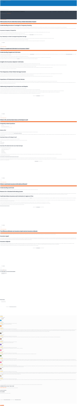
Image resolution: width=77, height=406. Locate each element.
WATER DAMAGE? (38, 95)
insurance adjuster (32, 34)
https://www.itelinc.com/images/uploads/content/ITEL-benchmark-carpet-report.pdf (9, 156)
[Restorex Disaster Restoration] (38, 7)
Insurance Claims (4, 19)
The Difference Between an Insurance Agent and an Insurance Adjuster (19, 231)
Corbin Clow (3, 42)
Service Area (66, 11)
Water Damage (55, 11)
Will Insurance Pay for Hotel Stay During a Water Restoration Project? (18, 21)
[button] (3, 390)
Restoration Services (61, 11)
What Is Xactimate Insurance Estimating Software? (13, 184)
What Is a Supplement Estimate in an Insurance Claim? (14, 48)
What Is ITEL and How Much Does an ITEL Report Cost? (14, 120)
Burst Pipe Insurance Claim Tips (13, 306)
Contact (71, 11)
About (50, 11)
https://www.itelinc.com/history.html (18, 133)
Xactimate (18, 58)
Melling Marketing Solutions (18, 399)
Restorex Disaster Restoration (69, 54)
